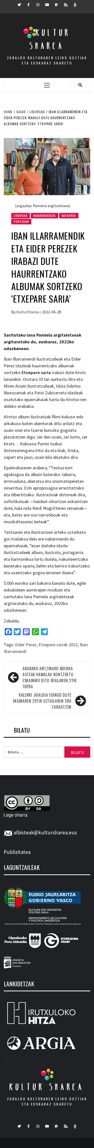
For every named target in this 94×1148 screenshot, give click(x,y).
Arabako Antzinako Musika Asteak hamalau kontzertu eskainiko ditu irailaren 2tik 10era (50, 677)
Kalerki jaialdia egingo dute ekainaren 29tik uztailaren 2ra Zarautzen (42, 701)
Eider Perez (26, 644)
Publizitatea (17, 852)
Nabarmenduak (44, 215)
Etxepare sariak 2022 (58, 644)
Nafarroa (69, 215)
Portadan (21, 221)
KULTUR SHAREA (47, 1087)
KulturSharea (28, 311)
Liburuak (20, 215)
